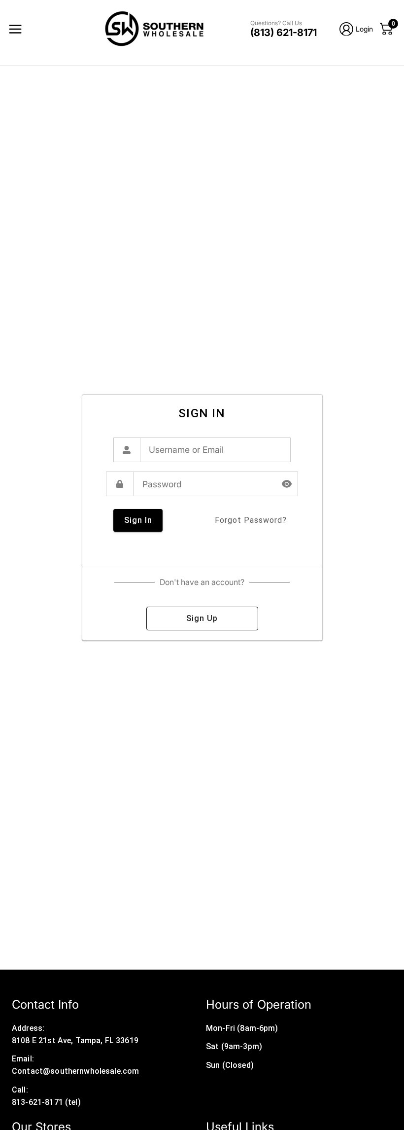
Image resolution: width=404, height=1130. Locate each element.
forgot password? (251, 520)
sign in (138, 520)
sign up (202, 618)
